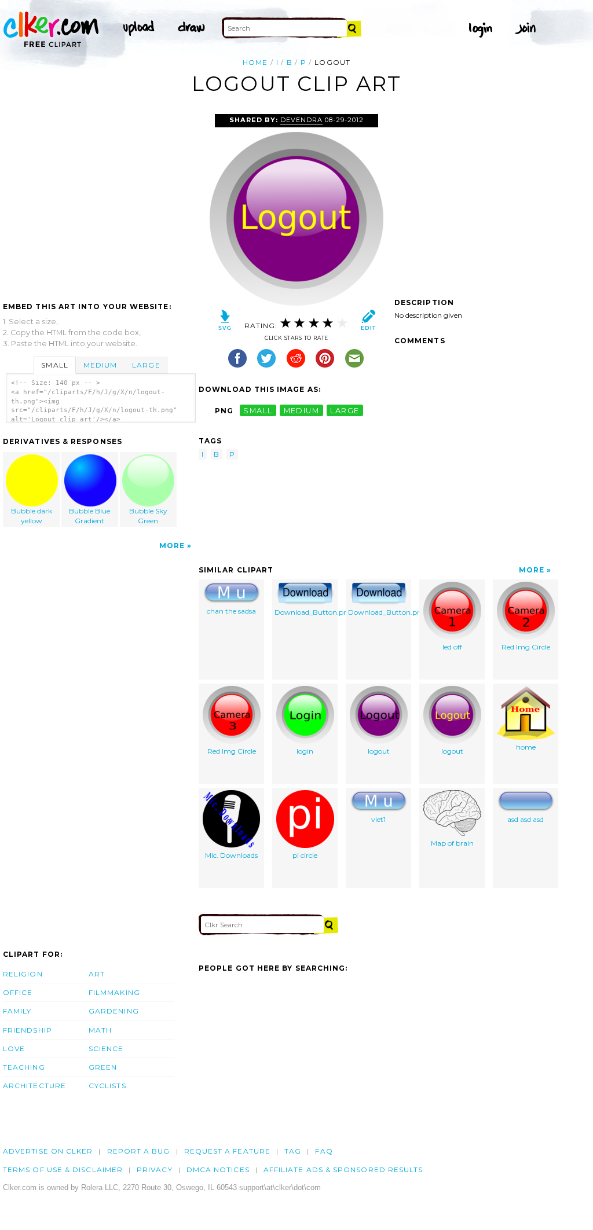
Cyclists (107, 1085)
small (257, 410)
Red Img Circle (526, 646)
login (304, 751)
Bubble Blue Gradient (89, 515)
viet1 (378, 819)
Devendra (301, 120)
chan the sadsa (231, 611)
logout (379, 751)
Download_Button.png (306, 612)
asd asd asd (525, 819)
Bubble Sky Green (148, 515)
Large (146, 365)
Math (100, 1030)
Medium (100, 365)
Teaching (24, 1067)
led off (452, 646)
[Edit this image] (368, 323)
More (172, 545)
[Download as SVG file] (225, 323)
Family (17, 1011)
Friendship (27, 1030)
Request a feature (227, 1151)
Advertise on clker (48, 1151)
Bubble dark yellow (31, 515)
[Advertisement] (100, 201)
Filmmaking (114, 992)
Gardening (114, 1011)
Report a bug (138, 1151)
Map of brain (452, 843)
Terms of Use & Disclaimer (63, 1169)
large (344, 410)
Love (14, 1048)
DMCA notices (218, 1169)
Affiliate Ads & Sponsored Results (343, 1169)
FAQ (323, 1151)
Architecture (34, 1085)
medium (302, 410)
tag (292, 1151)
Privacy (155, 1169)
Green (103, 1067)
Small (54, 365)
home (526, 747)
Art (97, 974)
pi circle (304, 855)
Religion (23, 974)
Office (17, 992)
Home (255, 62)
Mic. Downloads (231, 855)
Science (106, 1048)
